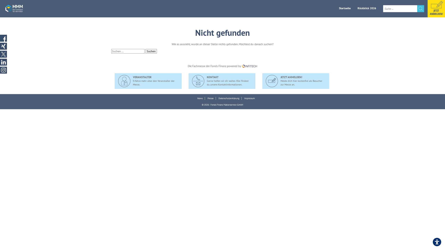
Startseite (345, 8)
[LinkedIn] (3, 62)
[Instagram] (3, 70)
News (200, 98)
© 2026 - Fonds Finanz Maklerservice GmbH (222, 104)
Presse (211, 98)
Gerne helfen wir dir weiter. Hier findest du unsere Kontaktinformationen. (228, 80)
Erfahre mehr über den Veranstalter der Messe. (154, 80)
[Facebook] (3, 38)
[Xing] (3, 46)
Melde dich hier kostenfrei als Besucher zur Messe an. (301, 80)
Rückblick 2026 (367, 8)
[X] (3, 54)
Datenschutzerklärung (229, 98)
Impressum (249, 98)
